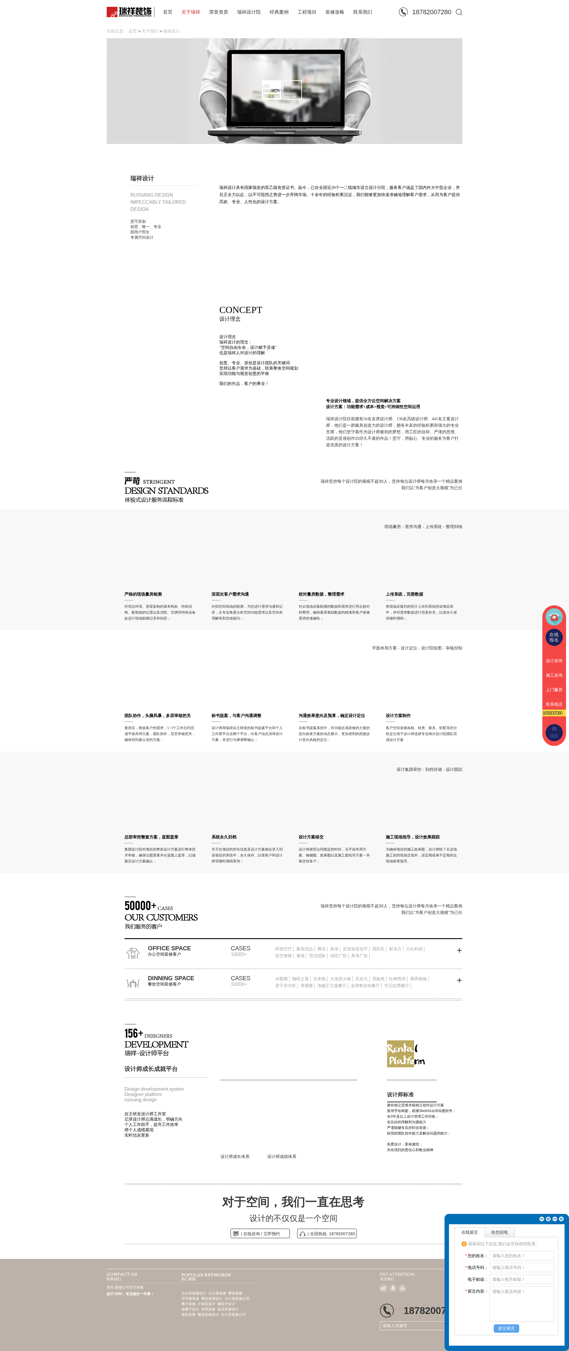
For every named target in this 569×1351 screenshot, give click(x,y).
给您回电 (499, 1232)
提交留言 (506, 1328)
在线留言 (469, 1232)
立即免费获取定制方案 (318, 712)
